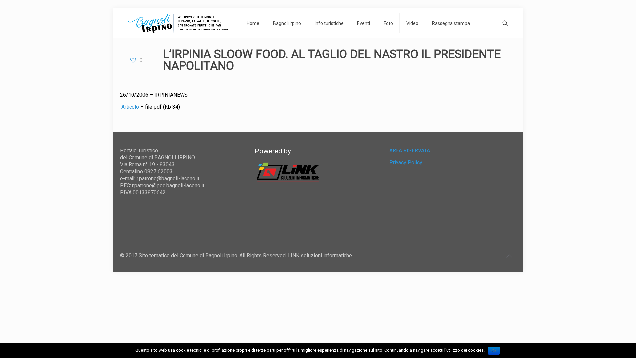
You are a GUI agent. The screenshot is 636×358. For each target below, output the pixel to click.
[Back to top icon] (509, 256)
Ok (493, 350)
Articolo (130, 107)
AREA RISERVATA (409, 151)
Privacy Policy (405, 162)
